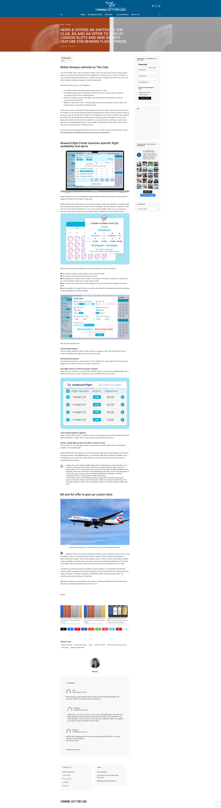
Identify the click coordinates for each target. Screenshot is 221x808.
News (62, 24)
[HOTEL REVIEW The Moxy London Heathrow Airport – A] (144, 181)
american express (81, 645)
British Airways (100, 645)
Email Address (144, 82)
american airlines (67, 645)
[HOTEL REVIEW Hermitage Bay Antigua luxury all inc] (144, 169)
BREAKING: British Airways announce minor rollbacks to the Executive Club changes (94, 620)
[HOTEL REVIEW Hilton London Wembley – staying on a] (139, 164)
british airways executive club (117, 645)
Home (82, 15)
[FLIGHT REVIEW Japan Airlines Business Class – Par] (150, 181)
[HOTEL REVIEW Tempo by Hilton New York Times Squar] (156, 164)
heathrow (66, 647)
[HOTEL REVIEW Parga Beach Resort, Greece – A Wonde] (150, 164)
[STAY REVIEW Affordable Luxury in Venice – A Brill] (139, 186)
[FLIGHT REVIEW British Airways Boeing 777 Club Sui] (144, 186)
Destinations (122, 15)
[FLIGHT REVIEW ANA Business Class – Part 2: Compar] (139, 181)
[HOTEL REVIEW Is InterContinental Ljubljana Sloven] (139, 169)
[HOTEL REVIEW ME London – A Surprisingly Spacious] (139, 175)
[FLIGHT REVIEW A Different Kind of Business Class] (156, 186)
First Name (143, 70)
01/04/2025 (63, 46)
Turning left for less (73, 801)
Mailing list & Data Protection (106, 781)
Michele (72, 46)
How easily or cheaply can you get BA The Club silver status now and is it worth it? (71, 620)
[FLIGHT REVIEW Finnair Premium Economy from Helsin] (156, 181)
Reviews (108, 15)
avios (91, 645)
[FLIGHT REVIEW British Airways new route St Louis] (144, 164)
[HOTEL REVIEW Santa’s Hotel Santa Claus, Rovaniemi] (150, 186)
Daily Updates (144, 94)
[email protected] (68, 772)
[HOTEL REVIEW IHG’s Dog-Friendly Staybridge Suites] (144, 175)
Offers (68, 24)
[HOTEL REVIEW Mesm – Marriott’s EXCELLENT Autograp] (156, 175)
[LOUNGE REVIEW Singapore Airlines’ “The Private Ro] (156, 169)
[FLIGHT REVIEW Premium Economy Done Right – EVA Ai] (150, 169)
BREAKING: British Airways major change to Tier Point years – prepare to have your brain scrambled (117, 620)
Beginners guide (95, 15)
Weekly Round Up (145, 92)
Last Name (143, 76)
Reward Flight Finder (78, 647)
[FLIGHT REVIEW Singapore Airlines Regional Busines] (150, 175)
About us (135, 15)
